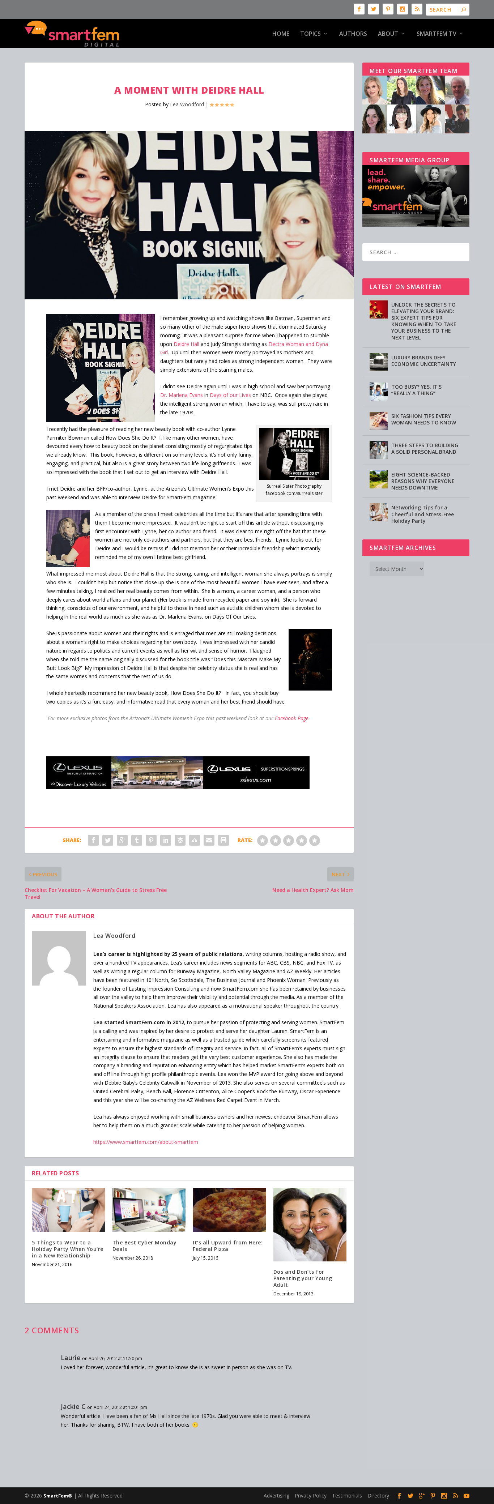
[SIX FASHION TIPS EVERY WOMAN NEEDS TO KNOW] (379, 421)
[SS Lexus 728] (178, 786)
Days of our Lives (230, 395)
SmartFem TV (436, 34)
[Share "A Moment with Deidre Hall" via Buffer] (180, 840)
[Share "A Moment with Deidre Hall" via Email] (209, 840)
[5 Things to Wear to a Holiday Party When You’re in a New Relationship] (68, 1210)
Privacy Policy (311, 1495)
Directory (378, 1495)
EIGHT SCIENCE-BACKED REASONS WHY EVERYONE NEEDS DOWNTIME (423, 481)
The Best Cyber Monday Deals (144, 1245)
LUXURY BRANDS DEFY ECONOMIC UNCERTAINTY (423, 360)
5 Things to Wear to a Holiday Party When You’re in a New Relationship (67, 1249)
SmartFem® (57, 1495)
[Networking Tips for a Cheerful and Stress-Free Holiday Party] (379, 512)
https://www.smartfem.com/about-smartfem (145, 1141)
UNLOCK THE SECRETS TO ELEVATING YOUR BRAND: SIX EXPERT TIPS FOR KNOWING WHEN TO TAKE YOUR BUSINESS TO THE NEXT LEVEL (423, 321)
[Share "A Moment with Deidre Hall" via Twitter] (108, 840)
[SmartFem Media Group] (416, 224)
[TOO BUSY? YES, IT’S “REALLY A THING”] (379, 392)
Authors (353, 34)
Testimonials (347, 1495)
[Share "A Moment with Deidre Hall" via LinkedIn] (165, 840)
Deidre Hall (186, 344)
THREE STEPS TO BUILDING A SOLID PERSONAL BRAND (424, 448)
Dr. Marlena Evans (181, 395)
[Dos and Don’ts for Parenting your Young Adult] (310, 1224)
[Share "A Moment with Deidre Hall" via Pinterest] (151, 840)
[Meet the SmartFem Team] (416, 131)
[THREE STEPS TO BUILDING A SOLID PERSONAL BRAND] (379, 450)
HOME (280, 34)
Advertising (276, 1495)
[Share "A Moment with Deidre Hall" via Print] (223, 840)
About (388, 34)
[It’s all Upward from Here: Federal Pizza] (229, 1210)
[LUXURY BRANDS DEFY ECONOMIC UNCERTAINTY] (379, 362)
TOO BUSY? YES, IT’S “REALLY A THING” (416, 390)
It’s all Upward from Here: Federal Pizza (228, 1245)
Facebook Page (291, 718)
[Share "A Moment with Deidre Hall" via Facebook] (93, 840)
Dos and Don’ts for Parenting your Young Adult (302, 1278)
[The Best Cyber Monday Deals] (149, 1210)
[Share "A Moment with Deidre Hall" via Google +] (122, 840)
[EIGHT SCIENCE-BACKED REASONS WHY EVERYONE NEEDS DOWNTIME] (379, 479)
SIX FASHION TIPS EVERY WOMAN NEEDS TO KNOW (423, 419)
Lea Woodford (187, 104)
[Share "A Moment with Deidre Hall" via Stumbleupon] (194, 840)
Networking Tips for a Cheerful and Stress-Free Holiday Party (422, 514)
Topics (310, 34)
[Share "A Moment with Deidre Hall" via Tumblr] (136, 840)
